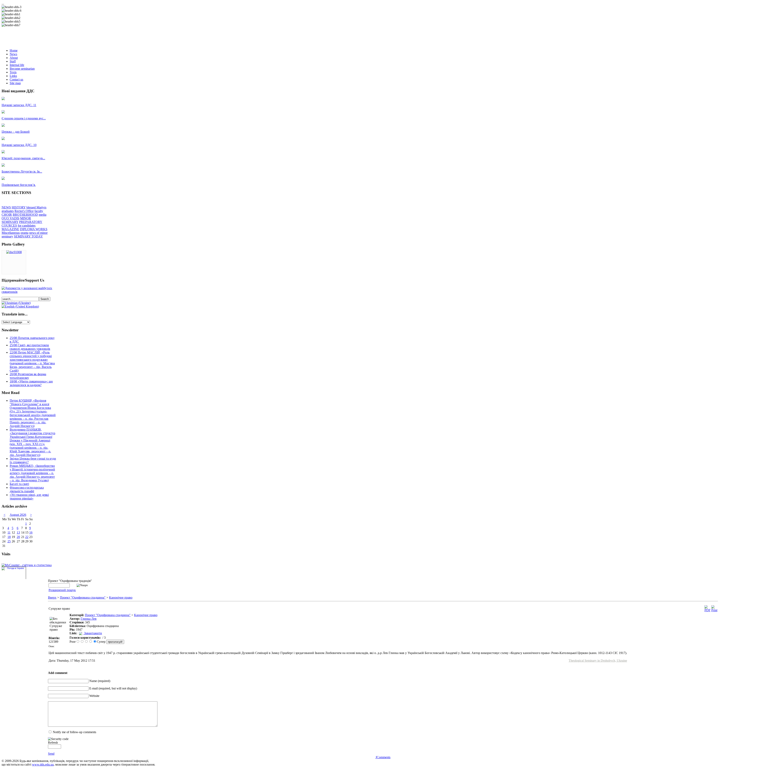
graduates (8, 211)
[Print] (714, 610)
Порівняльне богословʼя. (19, 185)
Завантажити (93, 633)
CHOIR (7, 214)
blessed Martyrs (36, 207)
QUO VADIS (10, 218)
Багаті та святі (19, 484)
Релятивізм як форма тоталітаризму (28, 375)
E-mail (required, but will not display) (113, 688)
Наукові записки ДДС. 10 (19, 145)
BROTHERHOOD (25, 214)
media (42, 214)
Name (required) (99, 681)
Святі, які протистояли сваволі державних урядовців (30, 346)
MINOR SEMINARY (16, 220)
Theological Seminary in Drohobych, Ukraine (598, 660)
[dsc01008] (14, 252)
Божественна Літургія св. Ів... (22, 171)
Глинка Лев (89, 618)
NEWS (6, 207)
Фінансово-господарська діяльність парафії (27, 489)
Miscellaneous (11, 232)
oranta (24, 232)
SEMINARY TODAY (28, 236)
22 (26, 537)
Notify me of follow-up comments (74, 732)
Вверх (52, 597)
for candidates (26, 225)
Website (94, 696)
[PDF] (707, 610)
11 (8, 532)
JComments (383, 757)
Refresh (53, 742)
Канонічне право (120, 597)
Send (51, 753)
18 (9, 537)
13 (18, 532)
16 (30, 532)
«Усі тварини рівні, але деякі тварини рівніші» (29, 496)
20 (18, 537)
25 (9, 541)
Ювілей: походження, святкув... (23, 158)
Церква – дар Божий (16, 131)
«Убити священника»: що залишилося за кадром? (31, 383)
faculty (38, 211)
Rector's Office (24, 211)
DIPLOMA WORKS (33, 229)
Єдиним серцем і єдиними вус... (24, 118)
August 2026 (18, 514)
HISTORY (19, 207)
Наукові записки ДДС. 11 (19, 105)
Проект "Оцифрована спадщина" (83, 597)
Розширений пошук (62, 590)
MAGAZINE (10, 229)
